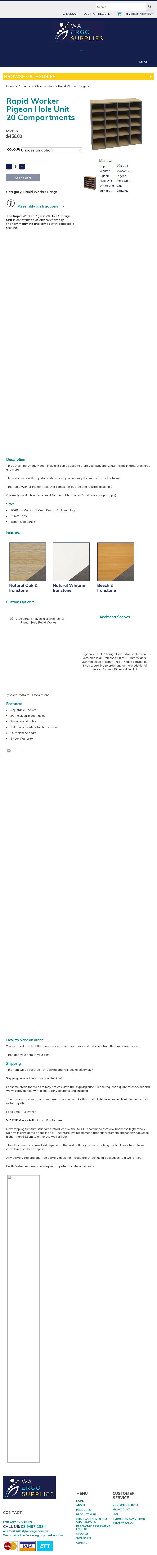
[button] (146, 62)
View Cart (147, 13)
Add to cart (23, 178)
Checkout (70, 13)
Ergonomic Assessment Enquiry (93, 1528)
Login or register (98, 13)
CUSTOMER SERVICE (126, 1504)
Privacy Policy (123, 1523)
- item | (130, 13)
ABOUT (81, 1505)
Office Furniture (44, 86)
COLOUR (13, 149)
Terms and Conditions (129, 1518)
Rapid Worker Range (72, 86)
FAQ (115, 1514)
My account (121, 1509)
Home (10, 86)
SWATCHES (83, 1538)
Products (24, 86)
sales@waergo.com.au (32, 1531)
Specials (82, 1533)
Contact (82, 1542)
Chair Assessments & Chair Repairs (91, 1520)
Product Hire (86, 1514)
